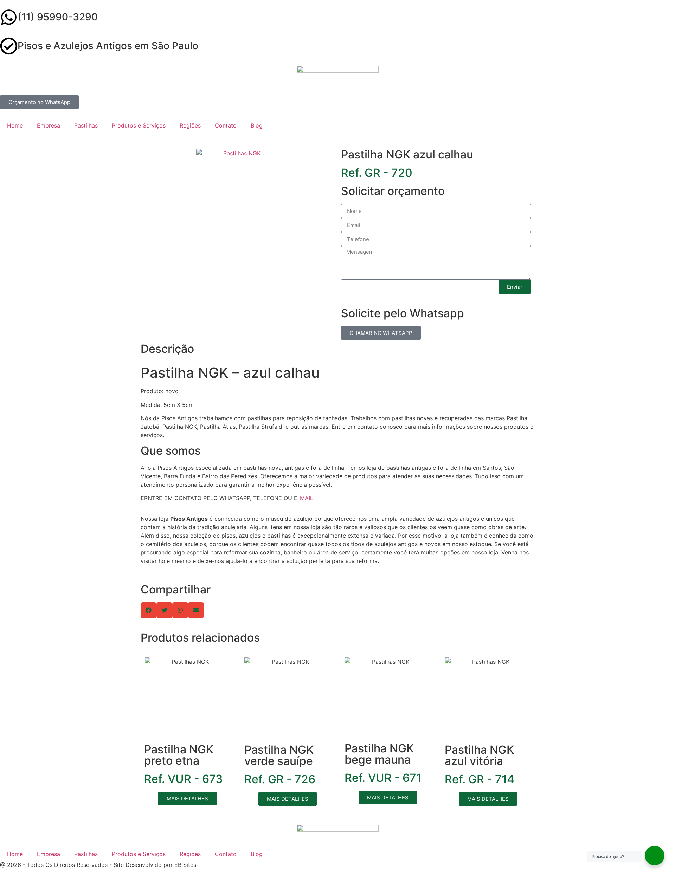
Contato (226, 125)
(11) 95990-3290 (58, 17)
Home (15, 125)
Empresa (48, 125)
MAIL (306, 497)
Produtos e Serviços (139, 125)
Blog (257, 125)
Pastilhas (86, 125)
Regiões (190, 125)
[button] (148, 610)
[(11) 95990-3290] (9, 17)
